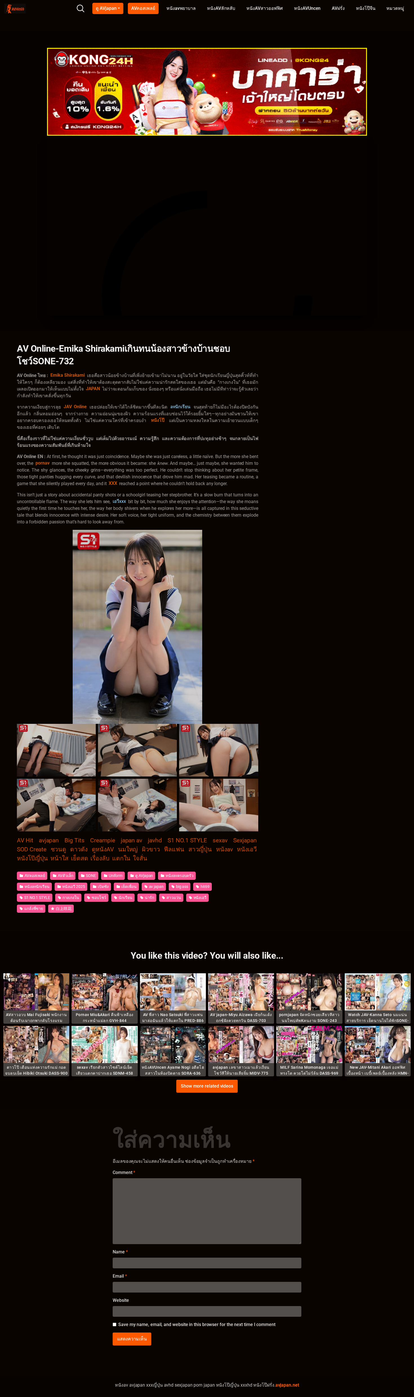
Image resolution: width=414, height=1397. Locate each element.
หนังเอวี (247, 849)
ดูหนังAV (103, 849)
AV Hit (25, 840)
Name (120, 1252)
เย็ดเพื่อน (128, 886)
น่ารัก (149, 897)
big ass (181, 886)
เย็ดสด (79, 858)
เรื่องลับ (100, 858)
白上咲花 (63, 908)
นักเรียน (125, 897)
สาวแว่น (173, 897)
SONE (90, 875)
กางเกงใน (70, 897)
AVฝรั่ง (338, 8)
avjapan (49, 840)
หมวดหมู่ (395, 8)
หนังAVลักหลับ (221, 8)
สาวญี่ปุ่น (200, 849)
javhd (155, 840)
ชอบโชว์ (98, 897)
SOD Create (31, 849)
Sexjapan (245, 840)
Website (121, 1300)
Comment (124, 1172)
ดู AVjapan (106, 8)
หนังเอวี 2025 (73, 886)
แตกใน (121, 858)
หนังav (224, 849)
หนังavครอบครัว (179, 875)
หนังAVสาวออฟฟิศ (264, 8)
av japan (156, 886)
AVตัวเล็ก (65, 875)
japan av (131, 840)
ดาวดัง (79, 849)
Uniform (115, 875)
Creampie (102, 840)
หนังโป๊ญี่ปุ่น (32, 858)
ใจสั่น (140, 858)
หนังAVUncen (307, 8)
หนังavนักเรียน (37, 886)
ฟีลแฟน (174, 849)
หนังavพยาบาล (181, 8)
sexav (220, 840)
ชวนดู (58, 849)
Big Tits (74, 840)
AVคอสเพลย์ (143, 8)
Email (120, 1276)
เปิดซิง (103, 886)
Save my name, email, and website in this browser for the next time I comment (196, 1324)
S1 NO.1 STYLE (187, 840)
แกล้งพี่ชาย (33, 908)
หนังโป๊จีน (365, 8)
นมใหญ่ (128, 849)
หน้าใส (59, 858)
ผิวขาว (151, 849)
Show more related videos (207, 1086)
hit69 (205, 886)
